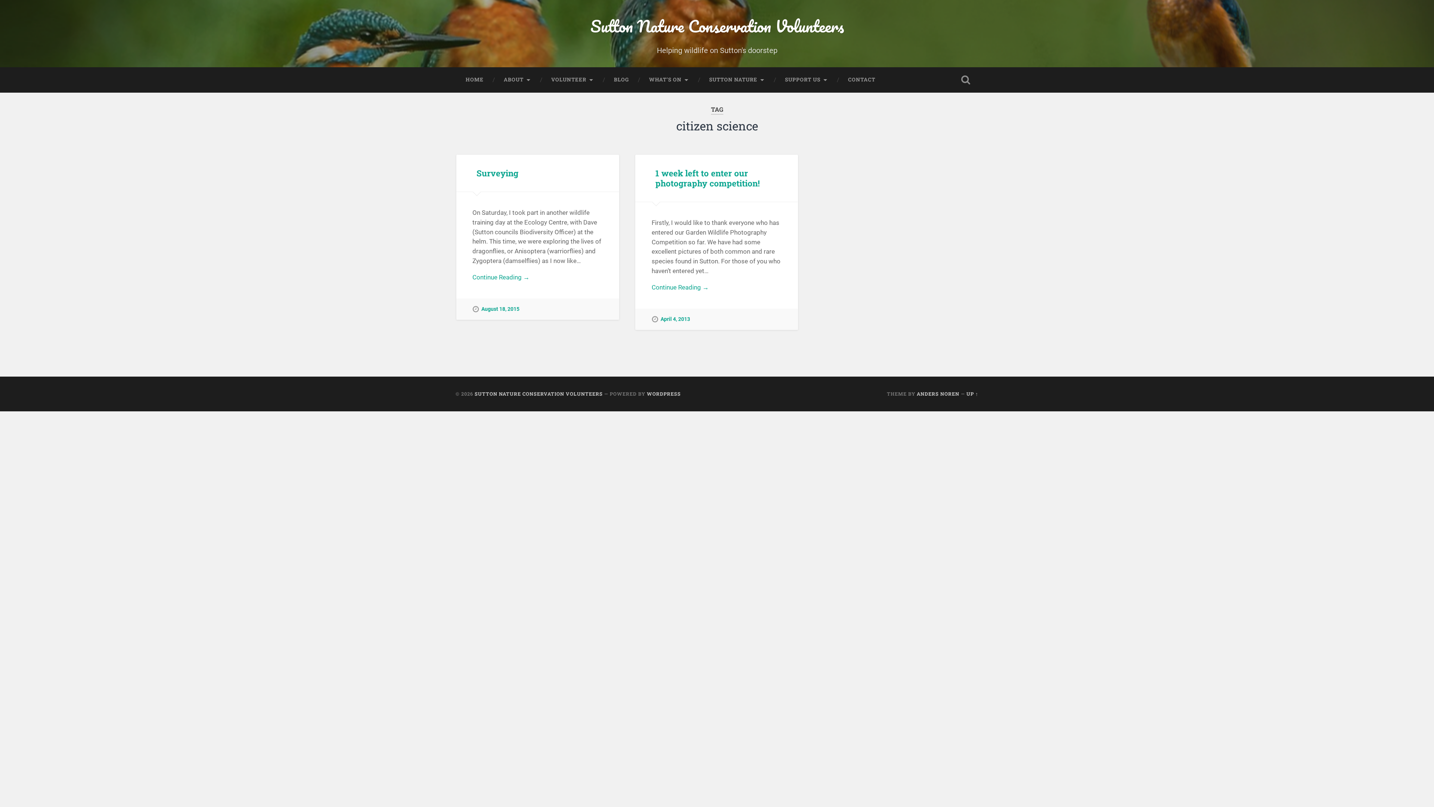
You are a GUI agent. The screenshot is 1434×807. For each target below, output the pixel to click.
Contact (861, 79)
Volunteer (568, 79)
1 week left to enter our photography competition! (707, 178)
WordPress (664, 394)
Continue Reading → (501, 277)
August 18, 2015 (500, 309)
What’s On (665, 79)
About (514, 79)
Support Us (802, 79)
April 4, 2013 (675, 319)
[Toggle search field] (965, 80)
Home (475, 79)
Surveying (497, 173)
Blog (621, 79)
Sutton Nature (733, 79)
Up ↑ (972, 394)
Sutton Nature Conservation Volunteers (717, 26)
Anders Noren (938, 394)
